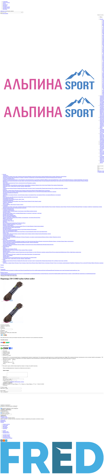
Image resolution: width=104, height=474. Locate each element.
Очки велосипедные (31, 241)
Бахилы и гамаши (73, 179)
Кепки (101, 136)
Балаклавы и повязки (7, 190)
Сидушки (28, 226)
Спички (8, 217)
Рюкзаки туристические (26, 179)
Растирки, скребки (16, 254)
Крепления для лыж (17, 180)
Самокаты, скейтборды (7, 202)
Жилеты (34, 190)
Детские (15, 248)
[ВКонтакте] (1, 335)
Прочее (52, 270)
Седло (25, 241)
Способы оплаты (6, 434)
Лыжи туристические (26, 180)
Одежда (4, 261)
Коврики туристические (8, 180)
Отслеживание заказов (7, 437)
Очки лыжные (54, 185)
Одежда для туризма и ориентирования (14, 191)
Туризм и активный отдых (8, 208)
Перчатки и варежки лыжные (43, 252)
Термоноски (30, 191)
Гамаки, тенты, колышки (15, 213)
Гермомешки (80, 179)
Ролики (26, 201)
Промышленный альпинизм (44, 177)
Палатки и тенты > (7, 212)
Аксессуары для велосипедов (9, 182)
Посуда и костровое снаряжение (38, 179)
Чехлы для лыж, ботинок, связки (21, 186)
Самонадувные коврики (39, 226)
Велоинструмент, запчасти (28, 242)
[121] (13, 301)
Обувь (4, 259)
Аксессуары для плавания (8, 194)
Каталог (4, 174)
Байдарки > (5, 221)
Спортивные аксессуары (59, 270)
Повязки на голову (33, 252)
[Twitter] (2, 335)
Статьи (4, 430)
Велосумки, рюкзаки (10, 242)
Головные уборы (25, 190)
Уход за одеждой (36, 191)
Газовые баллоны (38, 233)
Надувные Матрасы (35, 180)
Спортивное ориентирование (75, 180)
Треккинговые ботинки (47, 188)
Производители (6, 432)
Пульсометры (6, 199)
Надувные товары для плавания (27, 194)
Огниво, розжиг (6, 233)
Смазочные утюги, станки (8, 186)
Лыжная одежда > (6, 251)
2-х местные (38, 213)
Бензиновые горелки (46, 233)
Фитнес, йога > (6, 203)
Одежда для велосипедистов (21, 182)
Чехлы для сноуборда (7, 254)
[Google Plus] (6, 335)
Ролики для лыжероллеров (31, 257)
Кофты (40, 190)
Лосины (4, 191)
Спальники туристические (8, 179)
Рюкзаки (5, 215)
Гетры (101, 135)
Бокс (13, 201)
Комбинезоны (40, 244)
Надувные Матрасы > (7, 228)
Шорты (46, 191)
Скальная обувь (38, 188)
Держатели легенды (57, 236)
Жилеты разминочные (7, 252)
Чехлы (8, 215)
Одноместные (14, 222)
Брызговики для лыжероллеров (33, 254)
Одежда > (5, 189)
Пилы (14, 217)
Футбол (33, 201)
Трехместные (8, 222)
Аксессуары (15, 176)
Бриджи (51, 244)
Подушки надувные (7, 229)
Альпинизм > (5, 175)
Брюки (13, 190)
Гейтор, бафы (70, 252)
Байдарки (68, 179)
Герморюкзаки (13, 215)
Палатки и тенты (17, 179)
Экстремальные (6, 213)
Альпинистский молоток (23, 176)
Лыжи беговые (6, 246)
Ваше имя (2, 388)
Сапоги (33, 188)
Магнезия (14, 177)
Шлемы (16, 244)
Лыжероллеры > (6, 256)
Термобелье (25, 191)
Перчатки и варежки (52, 191)
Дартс (20, 201)
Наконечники (44, 231)
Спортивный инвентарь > (8, 200)
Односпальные (14, 229)
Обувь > (4, 187)
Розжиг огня (55, 180)
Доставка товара (6, 435)
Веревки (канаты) (32, 176)
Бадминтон (5, 201)
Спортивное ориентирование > (9, 235)
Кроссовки (25, 188)
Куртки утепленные (46, 190)
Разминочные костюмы (24, 252)
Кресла (7, 219)
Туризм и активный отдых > (9, 178)
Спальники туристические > (9, 209)
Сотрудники (5, 425)
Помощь (2, 422)
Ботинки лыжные (18, 185)
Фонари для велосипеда (8, 241)
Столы (4, 219)
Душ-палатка (85, 179)
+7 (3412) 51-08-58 (4, 417)
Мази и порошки (31, 185)
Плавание (49, 270)
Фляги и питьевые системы (18, 241)
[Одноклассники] (4, 335)
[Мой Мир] (5, 335)
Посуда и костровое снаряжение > (10, 216)
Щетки (101, 127)
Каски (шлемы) (52, 176)
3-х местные (33, 213)
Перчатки (20, 244)
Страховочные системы (33, 177)
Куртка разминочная (56, 252)
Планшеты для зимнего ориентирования (33, 236)
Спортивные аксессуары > (8, 198)
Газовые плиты (24, 233)
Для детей (5, 192)
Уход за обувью (55, 188)
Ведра (39, 217)
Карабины (47, 176)
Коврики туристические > (8, 225)
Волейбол (16, 201)
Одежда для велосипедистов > (9, 243)
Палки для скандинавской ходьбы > (10, 230)
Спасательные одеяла (22, 211)
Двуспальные (33, 229)
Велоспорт (5, 239)
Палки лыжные (25, 185)
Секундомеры (12, 199)
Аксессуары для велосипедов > (9, 240)
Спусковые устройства (23, 177)
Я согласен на (14, 381)
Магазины (5, 426)
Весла (4, 222)
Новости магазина (5, 413)
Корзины (51, 241)
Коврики (13, 226)
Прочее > (5, 195)
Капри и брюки (49, 236)
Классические (11, 248)
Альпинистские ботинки (8, 188)
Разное (101, 158)
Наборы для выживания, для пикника (26, 217)
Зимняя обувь (20, 188)
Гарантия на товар (6, 436)
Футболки (102, 140)
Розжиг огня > (6, 232)
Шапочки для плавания (56, 194)
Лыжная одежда (38, 185)
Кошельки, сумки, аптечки (60, 179)
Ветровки (17, 190)
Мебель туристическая (49, 179)
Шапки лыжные (15, 252)
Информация (3, 421)
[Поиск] (22, 12)
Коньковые (5, 248)
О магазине (2, 419)
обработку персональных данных (17, 381)
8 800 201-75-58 (3, 11)
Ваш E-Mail (2, 390)
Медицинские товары (16, 197)
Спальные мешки (6, 211)
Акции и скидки (6, 424)
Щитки (14, 236)
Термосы (83, 180)
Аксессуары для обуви (62, 188)
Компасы (44, 236)
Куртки (30, 190)
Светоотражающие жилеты (8, 244)
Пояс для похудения (25, 197)
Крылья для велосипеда (44, 241)
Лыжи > (4, 247)
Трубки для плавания (46, 194)
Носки (50, 252)
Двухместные (20, 222)
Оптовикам (5, 427)
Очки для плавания (38, 194)
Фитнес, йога (77, 270)
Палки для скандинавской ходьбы (46, 180)
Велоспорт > (5, 181)
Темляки (49, 185)
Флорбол (29, 201)
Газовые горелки (31, 233)
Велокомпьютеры (19, 242)
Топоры (4, 217)
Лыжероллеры (60, 185)
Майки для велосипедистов (27, 244)
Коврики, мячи (9, 204)
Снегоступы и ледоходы (63, 180)
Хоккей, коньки (38, 201)
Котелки (36, 217)
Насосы (37, 241)
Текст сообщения (4, 391)
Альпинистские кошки (8, 176)
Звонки (62, 241)
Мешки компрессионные (32, 211)
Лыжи (101, 121)
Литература (15, 192)
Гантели (101, 161)
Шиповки (18, 236)
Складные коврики (7, 226)
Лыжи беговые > (6, 184)
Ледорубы (102, 101)
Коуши (65, 176)
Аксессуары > (6, 253)
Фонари (86, 180)
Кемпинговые (23, 213)
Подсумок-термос (23, 254)
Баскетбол (10, 201)
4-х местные (28, 213)
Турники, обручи (19, 204)
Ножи (17, 217)
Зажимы (43, 176)
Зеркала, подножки (57, 241)
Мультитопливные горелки (15, 233)
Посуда (11, 217)
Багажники (36, 242)
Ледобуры (9, 177)
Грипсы (4, 242)
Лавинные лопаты (60, 176)
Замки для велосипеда (68, 241)
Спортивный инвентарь (69, 270)
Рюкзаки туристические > (8, 214)
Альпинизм (5, 205)
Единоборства (10, 192)
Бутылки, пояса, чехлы (19, 199)
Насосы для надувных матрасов (24, 229)
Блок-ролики (38, 176)
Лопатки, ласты (17, 194)
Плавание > (5, 193)
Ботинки (15, 188)
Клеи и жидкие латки (7, 197)
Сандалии (30, 188)
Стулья (10, 219)
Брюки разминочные (77, 252)
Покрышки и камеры (31, 182)
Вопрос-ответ (5, 431)
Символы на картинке (5, 404)
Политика (5, 428)
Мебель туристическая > (8, 218)
